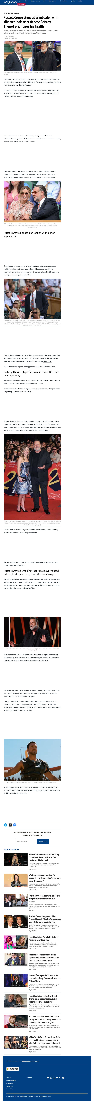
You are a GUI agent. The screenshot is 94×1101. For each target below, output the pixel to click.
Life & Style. (47, 361)
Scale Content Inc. (26, 1061)
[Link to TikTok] (60, 1078)
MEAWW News (10, 1061)
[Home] (10, 2)
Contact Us (29, 1077)
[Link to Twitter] (54, 1078)
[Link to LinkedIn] (63, 1078)
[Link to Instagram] (51, 1078)
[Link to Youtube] (57, 1078)
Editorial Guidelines (11, 1080)
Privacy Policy (9, 1083)
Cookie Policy (9, 1086)
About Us (8, 1077)
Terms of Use (9, 1089)
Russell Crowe (25, 79)
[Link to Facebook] (48, 1078)
